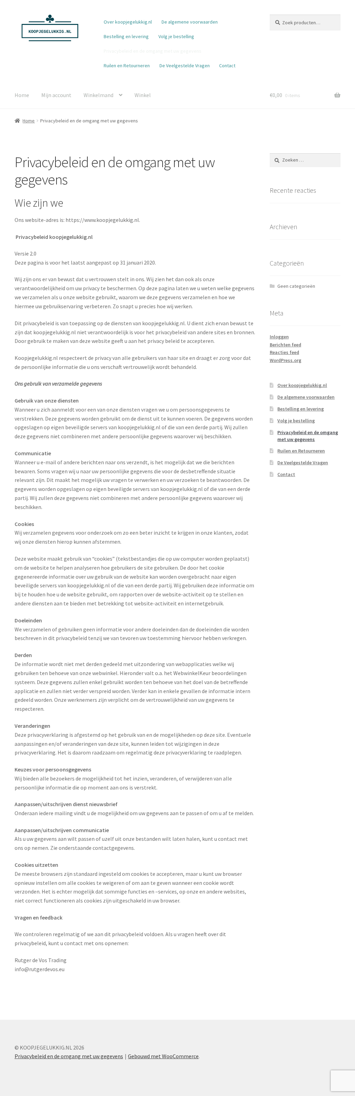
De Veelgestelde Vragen (184, 65)
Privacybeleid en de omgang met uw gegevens (152, 51)
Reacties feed (284, 352)
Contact (227, 65)
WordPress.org (285, 360)
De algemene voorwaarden (190, 22)
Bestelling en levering (126, 36)
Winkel (143, 95)
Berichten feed (285, 345)
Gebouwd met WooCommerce (163, 1056)
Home (22, 95)
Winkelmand (98, 95)
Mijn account (56, 95)
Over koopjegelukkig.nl (128, 22)
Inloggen (279, 337)
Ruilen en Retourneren (127, 65)
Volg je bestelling (176, 36)
